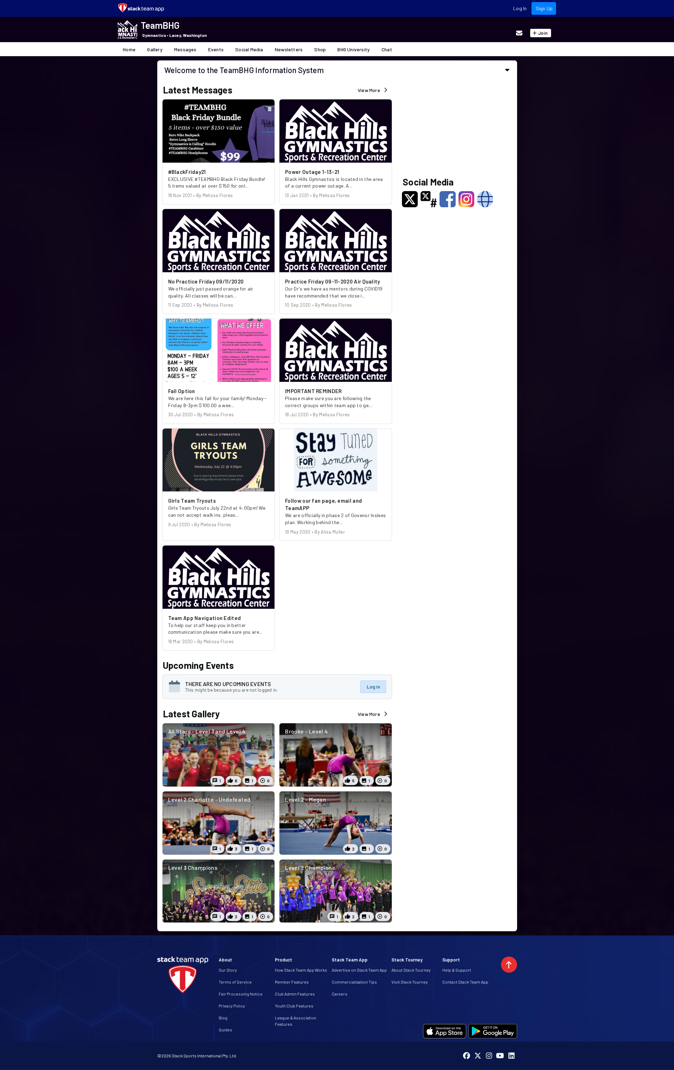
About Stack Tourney (411, 969)
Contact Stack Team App (465, 981)
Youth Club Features (294, 1005)
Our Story (228, 969)
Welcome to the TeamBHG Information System (244, 69)
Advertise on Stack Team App (359, 969)
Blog (223, 1017)
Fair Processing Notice (241, 993)
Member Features (292, 981)
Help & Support (456, 969)
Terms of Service (235, 981)
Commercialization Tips (354, 981)
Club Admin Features (295, 993)
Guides (225, 1029)
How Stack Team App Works (301, 969)
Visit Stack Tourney (409, 981)
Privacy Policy (232, 1005)
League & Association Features (295, 1020)
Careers (340, 993)
